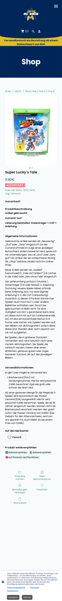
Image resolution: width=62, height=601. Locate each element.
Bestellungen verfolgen (19, 491)
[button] (15, 437)
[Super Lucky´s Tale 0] (31, 131)
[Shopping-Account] (39, 31)
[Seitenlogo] (31, 13)
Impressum (34, 587)
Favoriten (42, 489)
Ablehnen (27, 597)
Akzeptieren (13, 597)
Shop (8, 91)
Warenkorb (20, 502)
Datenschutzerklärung (16, 587)
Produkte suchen (20, 477)
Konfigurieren (12, 591)
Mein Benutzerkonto (42, 477)
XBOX (18, 91)
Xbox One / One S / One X (40, 91)
